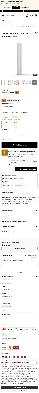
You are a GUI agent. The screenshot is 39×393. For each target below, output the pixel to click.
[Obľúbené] (31, 15)
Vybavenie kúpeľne (20, 26)
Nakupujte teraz (16, 7)
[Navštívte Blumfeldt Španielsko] (18, 357)
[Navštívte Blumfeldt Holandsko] (25, 357)
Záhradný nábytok (6, 283)
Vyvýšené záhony (6, 290)
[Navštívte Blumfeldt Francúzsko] (10, 357)
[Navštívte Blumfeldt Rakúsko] (6, 357)
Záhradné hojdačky (7, 296)
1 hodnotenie (14, 36)
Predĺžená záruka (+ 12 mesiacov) (18, 161)
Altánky (4, 286)
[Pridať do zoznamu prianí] (36, 33)
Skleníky (4, 293)
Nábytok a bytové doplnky (6, 26)
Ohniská (4, 300)
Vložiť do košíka (21, 145)
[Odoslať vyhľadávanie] (3, 21)
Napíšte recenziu (20, 248)
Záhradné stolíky (6, 303)
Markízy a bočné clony (7, 279)
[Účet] (27, 15)
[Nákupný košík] (36, 15)
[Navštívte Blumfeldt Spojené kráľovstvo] (21, 357)
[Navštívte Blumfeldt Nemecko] (3, 357)
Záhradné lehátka (6, 306)
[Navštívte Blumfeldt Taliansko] (14, 357)
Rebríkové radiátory (32, 26)
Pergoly (4, 310)
